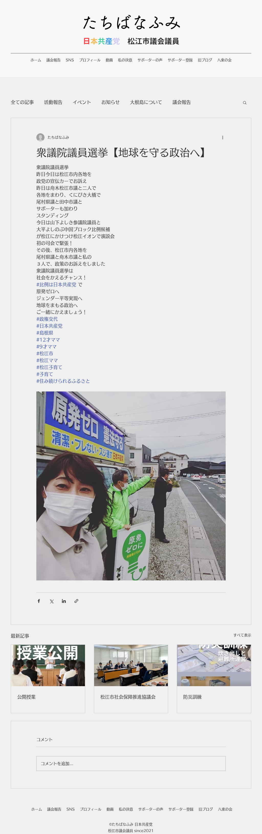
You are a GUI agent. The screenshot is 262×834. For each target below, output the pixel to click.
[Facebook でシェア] (38, 601)
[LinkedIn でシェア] (63, 601)
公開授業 (26, 697)
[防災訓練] (214, 665)
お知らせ (110, 102)
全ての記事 (22, 102)
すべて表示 (242, 635)
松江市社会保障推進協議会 (128, 697)
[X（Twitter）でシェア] (51, 601)
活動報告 (53, 102)
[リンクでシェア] (76, 601)
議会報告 (181, 102)
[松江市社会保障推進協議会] (131, 665)
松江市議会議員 (153, 41)
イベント (82, 102)
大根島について (146, 102)
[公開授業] (48, 665)
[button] (244, 102)
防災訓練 (192, 697)
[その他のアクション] (223, 137)
